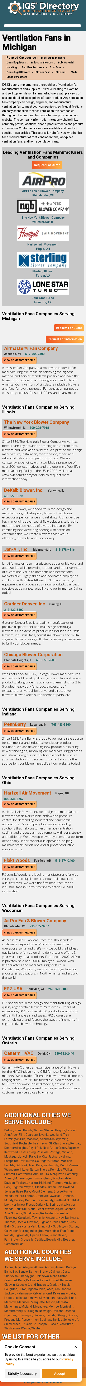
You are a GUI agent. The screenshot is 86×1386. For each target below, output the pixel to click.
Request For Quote (47, 165)
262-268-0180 (57, 989)
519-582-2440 (64, 1053)
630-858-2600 (45, 660)
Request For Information (65, 339)
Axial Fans (55, 67)
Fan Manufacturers (33, 67)
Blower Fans (42, 72)
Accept (59, 1373)
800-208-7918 (39, 427)
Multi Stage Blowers (53, 57)
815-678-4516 (65, 549)
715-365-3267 (39, 926)
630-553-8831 (13, 496)
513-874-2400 (65, 860)
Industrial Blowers (42, 62)
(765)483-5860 (61, 724)
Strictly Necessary (22, 1373)
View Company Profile (19, 360)
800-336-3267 (13, 799)
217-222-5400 (13, 609)
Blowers (61, 72)
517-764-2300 (34, 354)
